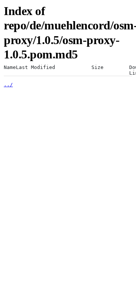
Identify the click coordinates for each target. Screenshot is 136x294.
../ (8, 84)
